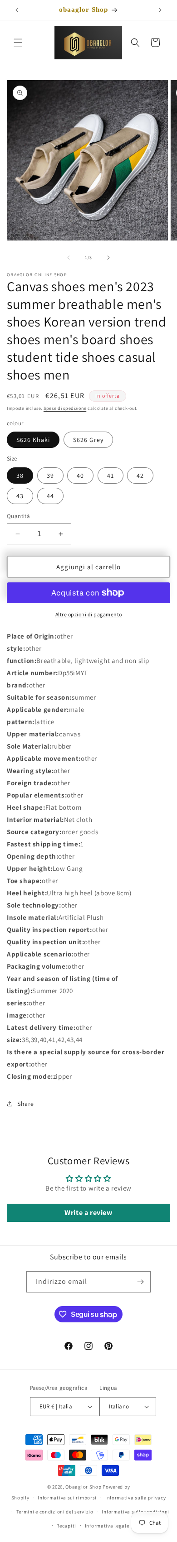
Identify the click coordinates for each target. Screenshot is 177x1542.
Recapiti (66, 1526)
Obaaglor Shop (83, 1487)
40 (80, 475)
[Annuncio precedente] (17, 10)
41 (110, 475)
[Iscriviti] (140, 1281)
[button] (18, 43)
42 (140, 475)
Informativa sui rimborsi (67, 1497)
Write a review (88, 1212)
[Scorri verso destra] (108, 258)
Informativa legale (107, 1526)
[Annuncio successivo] (160, 10)
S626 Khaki (33, 440)
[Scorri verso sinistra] (69, 258)
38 (20, 475)
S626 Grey (88, 440)
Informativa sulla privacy (135, 1497)
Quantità (18, 516)
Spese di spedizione (65, 408)
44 (50, 496)
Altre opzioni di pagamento (88, 614)
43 (20, 496)
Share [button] (25, 1104)
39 (50, 475)
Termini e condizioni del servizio (54, 1511)
